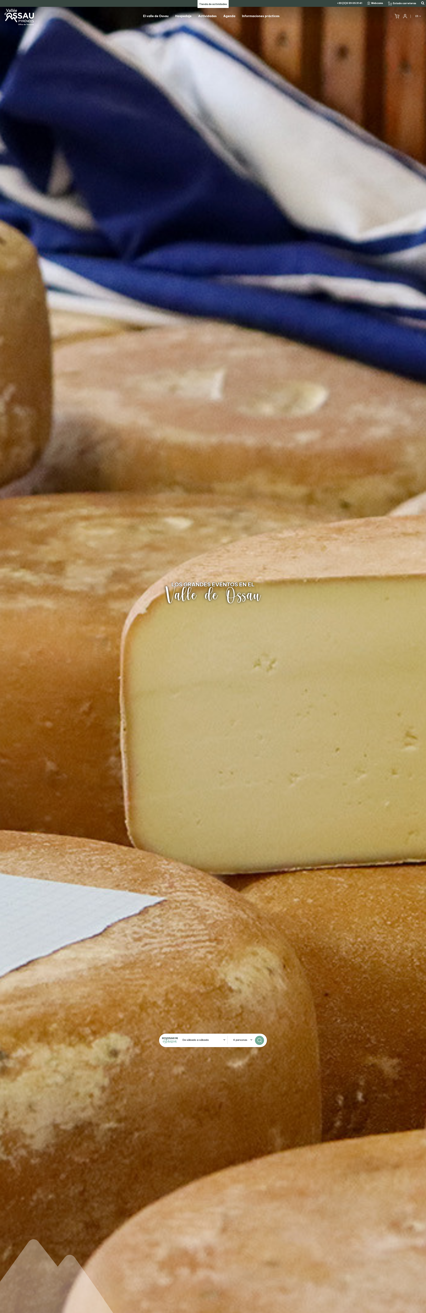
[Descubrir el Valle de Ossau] (213, 656)
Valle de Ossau (213, 595)
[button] (397, 16)
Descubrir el (213, 584)
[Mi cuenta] (405, 16)
